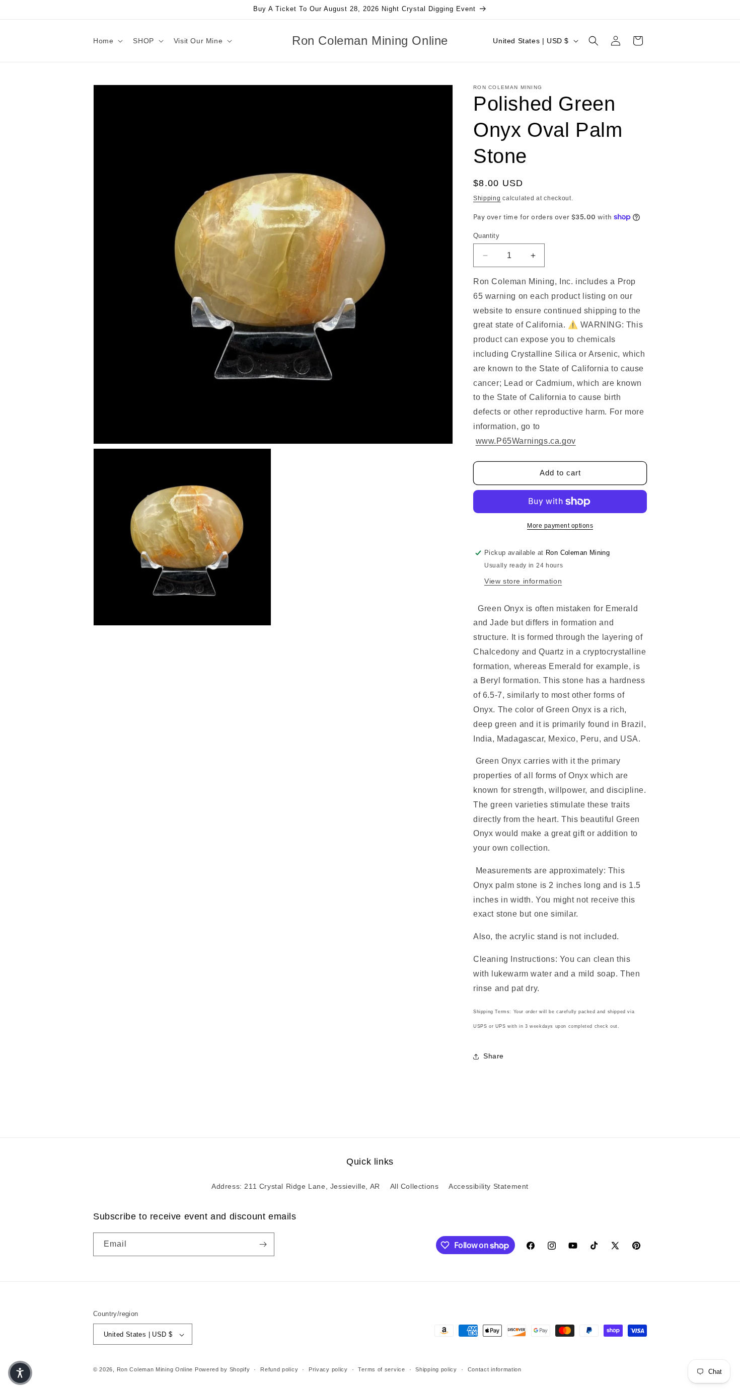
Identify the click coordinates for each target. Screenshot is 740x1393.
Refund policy (279, 1369)
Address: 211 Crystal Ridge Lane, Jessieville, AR (295, 1187)
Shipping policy (436, 1369)
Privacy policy (328, 1369)
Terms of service (381, 1369)
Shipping (487, 198)
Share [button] (493, 1056)
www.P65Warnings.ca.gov (526, 441)
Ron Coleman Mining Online (155, 1370)
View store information (523, 581)
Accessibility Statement (489, 1187)
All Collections (414, 1187)
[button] (107, 40)
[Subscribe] (263, 1244)
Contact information (495, 1369)
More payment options (560, 525)
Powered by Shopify (222, 1370)
